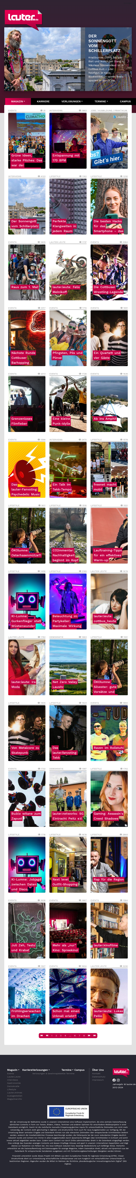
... (70, 1035)
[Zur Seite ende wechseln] (94, 1035)
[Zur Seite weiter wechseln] (89, 1035)
